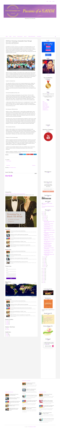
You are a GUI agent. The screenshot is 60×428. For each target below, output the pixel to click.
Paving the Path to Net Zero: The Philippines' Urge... (48, 235)
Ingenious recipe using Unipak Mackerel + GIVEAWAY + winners (18, 241)
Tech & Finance (19, 36)
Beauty (25, 36)
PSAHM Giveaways (45, 109)
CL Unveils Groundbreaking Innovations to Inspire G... (48, 246)
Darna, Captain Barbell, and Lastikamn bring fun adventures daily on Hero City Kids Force (14, 402)
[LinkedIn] (11, 176)
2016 (43, 278)
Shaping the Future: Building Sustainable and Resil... (48, 244)
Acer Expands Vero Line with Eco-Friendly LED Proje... (48, 224)
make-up (7, 324)
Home (47, 1)
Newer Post (8, 165)
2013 (43, 282)
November (45, 217)
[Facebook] (6, 176)
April (44, 262)
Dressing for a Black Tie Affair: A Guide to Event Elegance (15, 193)
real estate (7, 329)
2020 (43, 272)
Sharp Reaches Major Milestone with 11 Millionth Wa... (49, 255)
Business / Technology (46, 106)
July (44, 258)
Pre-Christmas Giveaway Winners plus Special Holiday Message (17, 251)
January (45, 266)
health (7, 334)
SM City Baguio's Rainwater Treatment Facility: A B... (49, 239)
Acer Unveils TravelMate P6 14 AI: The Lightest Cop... (48, 241)
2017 (43, 276)
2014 (43, 281)
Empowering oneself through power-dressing (15, 254)
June (44, 259)
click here (48, 74)
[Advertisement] (30, 25)
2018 (43, 275)
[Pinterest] (9, 176)
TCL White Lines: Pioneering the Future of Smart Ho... (48, 226)
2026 (43, 211)
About (50, 1)
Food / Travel (44, 102)
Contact (53, 1)
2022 (43, 269)
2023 (43, 268)
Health (14, 36)
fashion (7, 323)
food (7, 333)
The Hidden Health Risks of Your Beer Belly (49, 230)
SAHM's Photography (31, 36)
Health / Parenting (45, 103)
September (45, 220)
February (45, 265)
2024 (43, 214)
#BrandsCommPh (49, 317)
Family (10, 36)
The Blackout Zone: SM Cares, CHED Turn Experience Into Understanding (19, 234)
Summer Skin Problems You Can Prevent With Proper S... (48, 228)
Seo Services (39, 36)
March (45, 263)
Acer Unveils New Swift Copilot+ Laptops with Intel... (48, 252)
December (45, 215)
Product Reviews (45, 108)
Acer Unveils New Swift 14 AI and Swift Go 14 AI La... (48, 237)
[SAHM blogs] (48, 85)
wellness (7, 335)
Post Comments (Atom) (12, 167)
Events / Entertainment (46, 107)
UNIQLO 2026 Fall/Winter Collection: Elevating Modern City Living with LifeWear (13, 409)
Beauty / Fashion (45, 105)
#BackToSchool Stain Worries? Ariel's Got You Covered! (49, 222)
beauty (7, 320)
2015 (43, 279)
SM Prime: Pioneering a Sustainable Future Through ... (49, 248)
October (45, 218)
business (7, 328)
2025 (43, 213)
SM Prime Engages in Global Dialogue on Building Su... (49, 233)
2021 (43, 271)
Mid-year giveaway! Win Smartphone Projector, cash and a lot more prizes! (19, 261)
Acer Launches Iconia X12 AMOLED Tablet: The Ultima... (49, 250)
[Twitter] (8, 176)
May (44, 261)
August (45, 256)
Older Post (33, 165)
